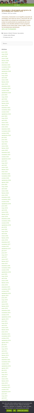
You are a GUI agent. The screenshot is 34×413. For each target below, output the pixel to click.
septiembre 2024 (6, 92)
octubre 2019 (5, 201)
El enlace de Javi (7, 37)
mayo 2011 (5, 396)
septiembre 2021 (6, 159)
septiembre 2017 (6, 248)
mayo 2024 (5, 97)
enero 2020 (5, 195)
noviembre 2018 (6, 220)
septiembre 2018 (6, 225)
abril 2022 (4, 144)
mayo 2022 (5, 141)
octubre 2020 (5, 178)
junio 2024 (4, 94)
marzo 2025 (5, 79)
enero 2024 (5, 105)
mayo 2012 (5, 374)
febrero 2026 (5, 60)
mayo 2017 (5, 255)
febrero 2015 (5, 306)
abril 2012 (4, 376)
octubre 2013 (5, 338)
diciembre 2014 (6, 310)
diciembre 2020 (6, 173)
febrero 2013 (5, 355)
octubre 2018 (5, 223)
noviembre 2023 (6, 109)
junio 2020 (4, 184)
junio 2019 (4, 205)
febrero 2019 (5, 214)
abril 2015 (4, 302)
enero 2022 (5, 150)
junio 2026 (4, 52)
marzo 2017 (5, 259)
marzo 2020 (5, 191)
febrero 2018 (5, 238)
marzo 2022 (5, 146)
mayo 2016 (5, 276)
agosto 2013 (5, 342)
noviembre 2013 (6, 336)
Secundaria (20, 33)
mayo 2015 (5, 299)
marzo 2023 (5, 122)
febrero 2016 (5, 282)
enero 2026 (5, 62)
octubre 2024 (5, 90)
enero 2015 (5, 308)
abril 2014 (4, 325)
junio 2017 (4, 252)
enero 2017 (5, 263)
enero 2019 (5, 216)
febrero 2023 (5, 124)
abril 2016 (4, 278)
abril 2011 (4, 398)
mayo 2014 (5, 323)
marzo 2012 (5, 378)
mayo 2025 (5, 75)
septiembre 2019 (6, 203)
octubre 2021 (5, 156)
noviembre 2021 (6, 154)
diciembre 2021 (6, 152)
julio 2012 (4, 370)
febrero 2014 (5, 329)
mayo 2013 (5, 349)
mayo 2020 (5, 186)
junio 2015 (4, 297)
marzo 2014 (5, 327)
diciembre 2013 (6, 334)
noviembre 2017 (6, 244)
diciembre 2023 (6, 107)
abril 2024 (4, 99)
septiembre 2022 (6, 135)
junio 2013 (4, 346)
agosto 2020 (5, 182)
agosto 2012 (5, 368)
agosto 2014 (5, 319)
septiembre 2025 (6, 71)
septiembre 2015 (6, 293)
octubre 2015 (5, 291)
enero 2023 (5, 126)
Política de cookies (23, 410)
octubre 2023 (5, 112)
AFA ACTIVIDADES (9, 29)
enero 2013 (5, 357)
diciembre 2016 (6, 265)
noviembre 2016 (6, 267)
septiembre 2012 (6, 366)
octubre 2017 (5, 246)
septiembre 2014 (6, 317)
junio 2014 (4, 321)
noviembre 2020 (6, 176)
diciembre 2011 (6, 385)
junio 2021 (4, 161)
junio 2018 (4, 229)
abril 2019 (4, 210)
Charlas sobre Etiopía (9, 35)
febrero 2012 (5, 381)
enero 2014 (5, 332)
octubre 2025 (5, 69)
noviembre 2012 (6, 361)
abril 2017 (4, 257)
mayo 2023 (5, 118)
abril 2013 (4, 351)
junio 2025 (4, 73)
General (5, 33)
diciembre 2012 (6, 359)
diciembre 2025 (6, 65)
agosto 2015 (5, 295)
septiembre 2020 (6, 180)
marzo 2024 (5, 101)
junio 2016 (4, 274)
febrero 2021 (5, 169)
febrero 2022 (5, 148)
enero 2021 (5, 171)
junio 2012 (4, 372)
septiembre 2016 (6, 272)
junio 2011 (4, 393)
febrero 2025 (5, 82)
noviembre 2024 (6, 88)
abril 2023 (4, 120)
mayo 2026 (5, 54)
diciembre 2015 (6, 287)
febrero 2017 (5, 261)
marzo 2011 (5, 400)
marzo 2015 (5, 304)
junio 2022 (4, 139)
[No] (32, 407)
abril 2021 (4, 165)
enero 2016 (5, 285)
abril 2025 (4, 77)
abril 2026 (4, 56)
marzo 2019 (5, 212)
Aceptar (9, 410)
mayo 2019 (5, 208)
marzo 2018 (5, 235)
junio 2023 (4, 116)
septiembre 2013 (6, 340)
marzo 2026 (5, 58)
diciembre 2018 (6, 218)
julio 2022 (4, 137)
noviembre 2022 (6, 131)
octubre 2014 (5, 314)
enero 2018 (5, 240)
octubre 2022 (5, 133)
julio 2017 (4, 250)
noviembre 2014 (6, 312)
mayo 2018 (5, 231)
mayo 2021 (5, 163)
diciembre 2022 (6, 129)
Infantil (10, 33)
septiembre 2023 (6, 114)
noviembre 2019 (6, 199)
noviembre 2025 (6, 67)
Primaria (14, 33)
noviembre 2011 (6, 387)
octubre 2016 (5, 270)
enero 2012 (5, 383)
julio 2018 (4, 227)
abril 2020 (4, 188)
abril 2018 (4, 233)
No (14, 410)
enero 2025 (5, 84)
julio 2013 (4, 344)
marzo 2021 (5, 167)
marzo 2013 (5, 353)
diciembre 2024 (6, 86)
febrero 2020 (5, 193)
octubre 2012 (5, 364)
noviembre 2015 (6, 289)
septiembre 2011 (6, 391)
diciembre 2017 (6, 242)
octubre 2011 (5, 389)
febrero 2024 (5, 103)
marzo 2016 (5, 280)
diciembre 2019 (6, 197)
